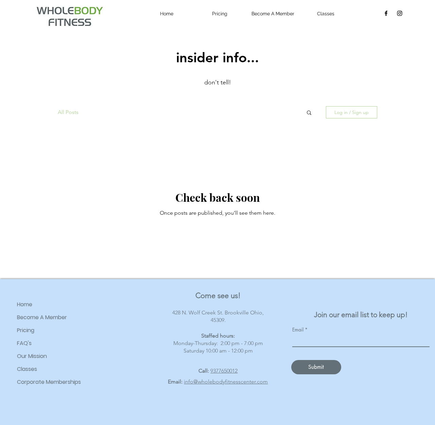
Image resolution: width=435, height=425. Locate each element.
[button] (309, 113)
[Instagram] (399, 13)
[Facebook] (386, 13)
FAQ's (24, 343)
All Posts (68, 112)
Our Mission (32, 356)
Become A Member (42, 317)
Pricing (25, 330)
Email (297, 329)
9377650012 (224, 370)
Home (24, 304)
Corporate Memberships (49, 382)
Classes (27, 369)
